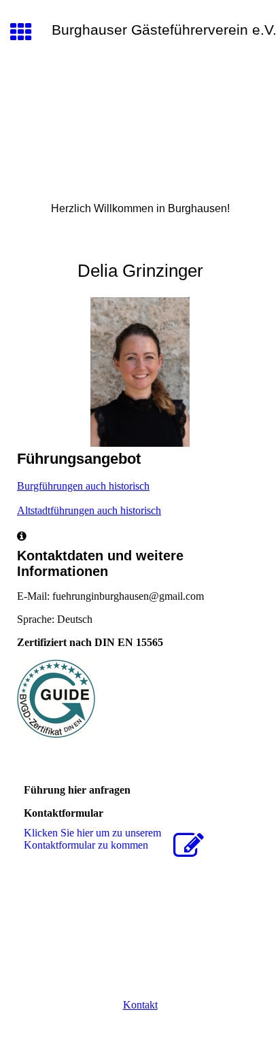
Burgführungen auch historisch (83, 486)
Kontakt (140, 1005)
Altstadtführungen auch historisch (89, 510)
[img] (140, 127)
